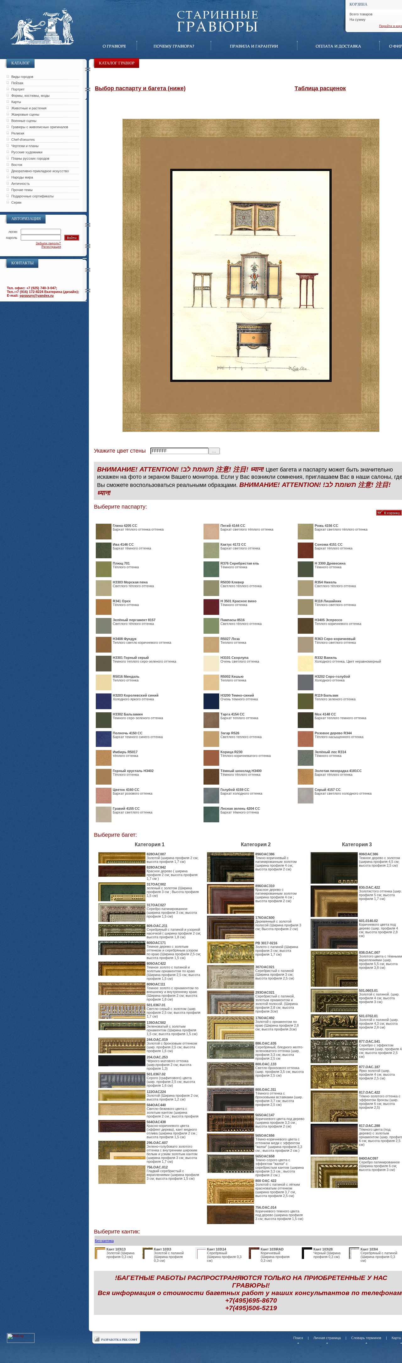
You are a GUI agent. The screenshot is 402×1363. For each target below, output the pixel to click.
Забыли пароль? (48, 243)
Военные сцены (23, 121)
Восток (16, 165)
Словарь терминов (366, 1338)
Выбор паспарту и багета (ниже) (140, 88)
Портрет (17, 89)
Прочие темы (22, 190)
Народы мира (22, 177)
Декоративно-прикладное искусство (40, 171)
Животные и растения (28, 108)
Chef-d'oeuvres (23, 139)
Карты (16, 102)
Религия (17, 133)
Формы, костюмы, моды (30, 95)
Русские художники (26, 152)
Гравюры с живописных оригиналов (39, 127)
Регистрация (51, 246)
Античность (20, 183)
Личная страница (327, 1338)
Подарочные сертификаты (32, 196)
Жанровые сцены (25, 114)
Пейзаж (17, 83)
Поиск (298, 1338)
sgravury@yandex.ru (36, 295)
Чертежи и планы (25, 146)
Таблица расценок (320, 88)
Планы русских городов (30, 158)
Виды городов (22, 77)
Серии (16, 202)
